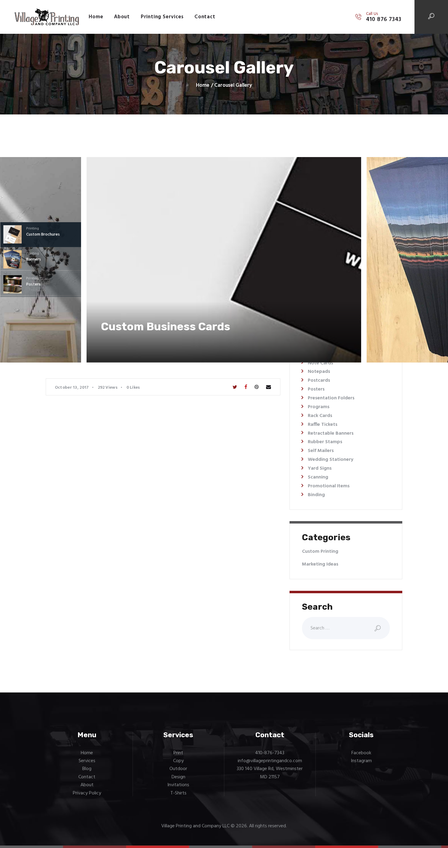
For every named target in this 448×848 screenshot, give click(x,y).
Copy (178, 761)
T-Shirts (178, 793)
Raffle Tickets (322, 425)
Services (87, 761)
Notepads (319, 372)
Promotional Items (329, 486)
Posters (316, 389)
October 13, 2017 (72, 387)
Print (178, 753)
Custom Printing (320, 551)
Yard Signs (320, 468)
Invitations (178, 785)
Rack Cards (320, 416)
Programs (318, 407)
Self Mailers (321, 451)
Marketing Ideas (320, 564)
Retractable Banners (331, 433)
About (87, 785)
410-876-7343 (269, 753)
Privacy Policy (87, 793)
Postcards (319, 380)
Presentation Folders (331, 398)
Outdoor (178, 769)
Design (178, 777)
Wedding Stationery (330, 460)
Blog (86, 769)
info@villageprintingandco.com (270, 761)
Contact (86, 777)
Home (202, 85)
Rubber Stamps (325, 442)
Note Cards (320, 363)
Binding (316, 495)
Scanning (318, 477)
